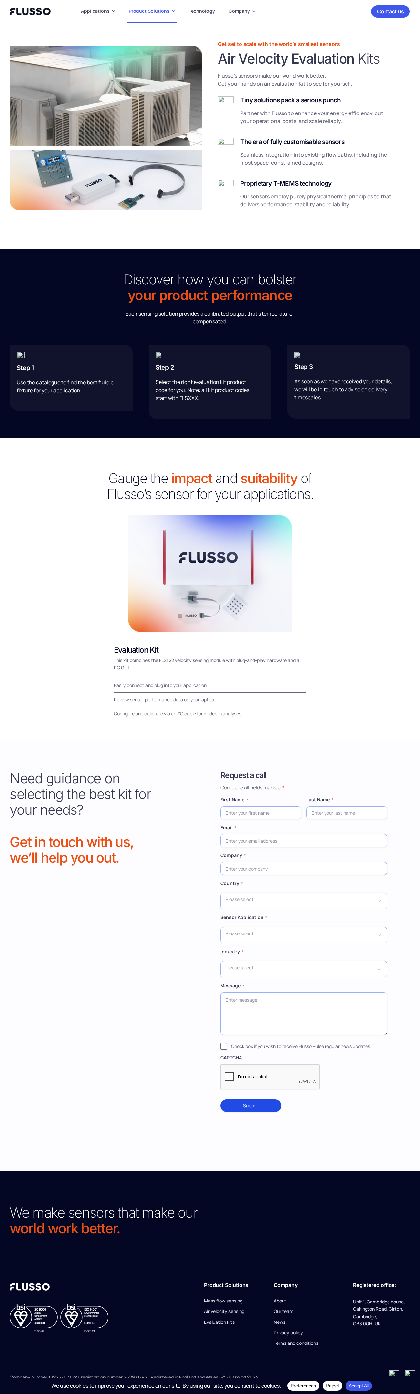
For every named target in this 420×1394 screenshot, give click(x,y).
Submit (250, 1105)
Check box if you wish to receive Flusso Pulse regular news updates (300, 1046)
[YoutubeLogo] (394, 1373)
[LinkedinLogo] (410, 1373)
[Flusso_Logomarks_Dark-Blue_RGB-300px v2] (30, 10)
